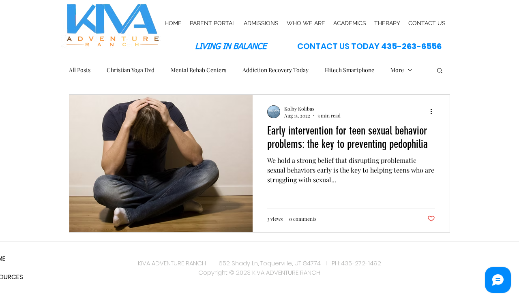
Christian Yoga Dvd (130, 70)
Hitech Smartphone (349, 70)
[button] (440, 71)
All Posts (79, 70)
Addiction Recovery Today (275, 70)
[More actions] (434, 112)
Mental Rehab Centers (198, 70)
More (397, 70)
